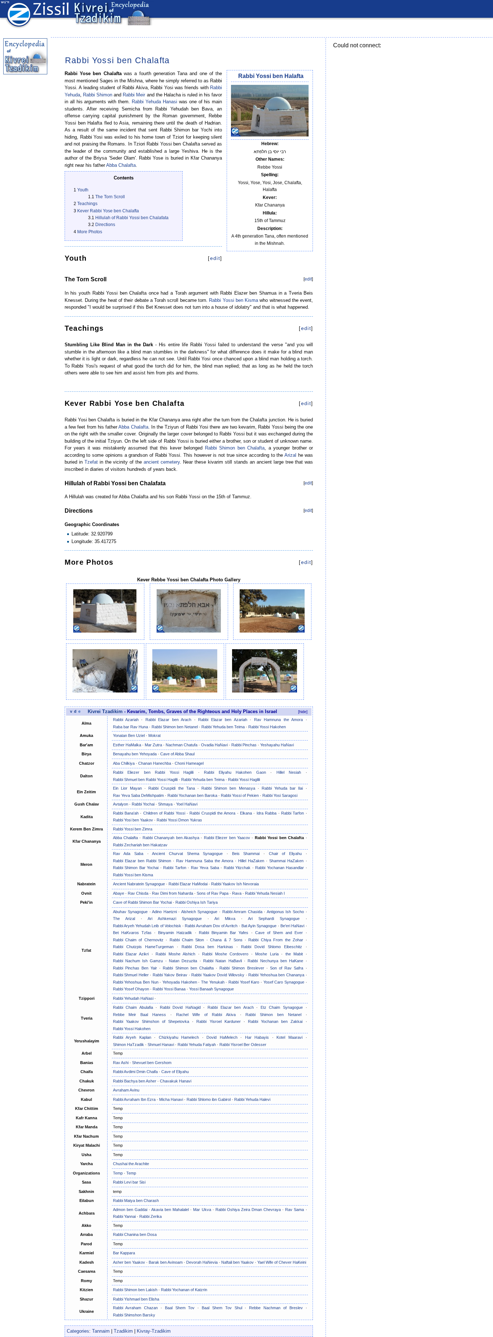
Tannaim (101, 1331)
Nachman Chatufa (181, 745)
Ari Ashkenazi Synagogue (175, 918)
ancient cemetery (162, 462)
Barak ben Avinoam (166, 1262)
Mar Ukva (202, 1209)
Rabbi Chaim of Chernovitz (138, 940)
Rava (236, 893)
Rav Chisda (138, 893)
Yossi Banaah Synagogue (211, 989)
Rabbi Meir (134, 94)
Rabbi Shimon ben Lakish (135, 1290)
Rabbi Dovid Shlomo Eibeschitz (271, 947)
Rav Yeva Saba (205, 867)
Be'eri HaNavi (292, 926)
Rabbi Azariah (126, 719)
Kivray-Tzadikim (154, 1331)
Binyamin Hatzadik (175, 932)
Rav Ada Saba (128, 853)
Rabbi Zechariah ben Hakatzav (140, 845)
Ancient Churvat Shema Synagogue (187, 853)
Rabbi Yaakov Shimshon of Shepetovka (151, 1021)
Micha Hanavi (171, 1099)
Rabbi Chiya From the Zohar (275, 940)
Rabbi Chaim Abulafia (133, 1007)
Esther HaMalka (127, 745)
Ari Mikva (224, 918)
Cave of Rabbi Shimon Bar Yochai (142, 902)
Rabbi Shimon (97, 94)
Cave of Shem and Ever (279, 932)
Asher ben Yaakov (129, 1262)
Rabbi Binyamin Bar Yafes (224, 932)
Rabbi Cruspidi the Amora (212, 813)
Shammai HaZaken (286, 861)
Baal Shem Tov (180, 1308)
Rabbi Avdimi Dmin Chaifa (135, 1071)
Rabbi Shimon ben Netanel (175, 727)
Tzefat (91, 462)
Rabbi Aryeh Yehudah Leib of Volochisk (147, 926)
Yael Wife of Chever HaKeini (281, 1262)
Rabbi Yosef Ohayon (131, 989)
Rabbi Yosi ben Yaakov (133, 820)
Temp (118, 1173)
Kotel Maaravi (289, 1037)
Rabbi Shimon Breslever (241, 968)
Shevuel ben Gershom (151, 1062)
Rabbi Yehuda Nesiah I (265, 893)
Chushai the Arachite (131, 1164)
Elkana (246, 813)
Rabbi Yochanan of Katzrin (184, 1290)
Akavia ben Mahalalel (170, 1209)
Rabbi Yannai (124, 1216)
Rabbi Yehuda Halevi (252, 1099)
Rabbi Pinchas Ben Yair (135, 968)
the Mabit (294, 954)
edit (215, 258)
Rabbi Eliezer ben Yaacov (227, 837)
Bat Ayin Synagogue (259, 926)
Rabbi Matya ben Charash (136, 1200)
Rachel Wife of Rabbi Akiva (206, 1014)
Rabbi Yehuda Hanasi (154, 101)
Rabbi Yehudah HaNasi (133, 998)
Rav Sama (294, 1209)
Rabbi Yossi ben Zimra (132, 829)
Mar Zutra (153, 745)
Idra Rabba (266, 813)
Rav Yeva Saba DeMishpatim (138, 795)
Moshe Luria (266, 954)
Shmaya (165, 804)
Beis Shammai (246, 853)
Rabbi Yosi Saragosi (279, 795)
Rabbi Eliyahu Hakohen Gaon (235, 772)
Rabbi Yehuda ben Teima (223, 727)
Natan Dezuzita (183, 961)
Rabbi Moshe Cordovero (225, 954)
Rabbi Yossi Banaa (169, 989)
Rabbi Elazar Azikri (131, 954)
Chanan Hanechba (154, 763)
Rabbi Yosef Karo (243, 982)
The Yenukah (212, 982)
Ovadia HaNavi (214, 745)
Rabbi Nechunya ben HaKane (275, 961)
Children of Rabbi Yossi (164, 813)
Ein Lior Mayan (127, 788)
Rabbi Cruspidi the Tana (171, 788)
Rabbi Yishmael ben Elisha (136, 1299)
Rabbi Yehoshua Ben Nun (135, 982)
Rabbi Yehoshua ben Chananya (276, 975)
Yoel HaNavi (186, 804)
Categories (78, 1331)
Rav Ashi (120, 1062)
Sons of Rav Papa (212, 893)
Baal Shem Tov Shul (222, 1308)
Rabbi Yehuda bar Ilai (282, 788)
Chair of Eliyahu (285, 853)
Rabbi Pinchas (244, 745)
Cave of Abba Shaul (177, 754)
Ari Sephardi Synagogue (274, 918)
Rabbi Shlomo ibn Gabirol (209, 1099)
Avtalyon (120, 804)
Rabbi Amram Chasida (242, 912)
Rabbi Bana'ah (126, 813)
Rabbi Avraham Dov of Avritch (211, 926)
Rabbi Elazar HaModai (188, 884)
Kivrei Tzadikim (105, 711)
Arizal (290, 455)
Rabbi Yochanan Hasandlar (279, 867)
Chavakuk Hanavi (175, 1081)
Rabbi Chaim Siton (187, 940)
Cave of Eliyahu (175, 1071)
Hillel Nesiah (288, 772)
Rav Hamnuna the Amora (278, 719)
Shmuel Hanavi (161, 1044)
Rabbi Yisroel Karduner (218, 1021)
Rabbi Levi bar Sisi (129, 1182)
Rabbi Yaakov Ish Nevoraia (235, 884)
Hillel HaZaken (251, 861)
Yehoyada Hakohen (179, 982)
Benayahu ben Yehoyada (135, 754)
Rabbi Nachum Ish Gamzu (138, 961)
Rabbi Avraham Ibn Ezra (134, 1099)
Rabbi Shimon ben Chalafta (235, 448)
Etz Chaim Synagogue (282, 1007)
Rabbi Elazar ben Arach (168, 719)
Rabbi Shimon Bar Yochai (136, 867)
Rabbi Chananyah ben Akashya (171, 837)
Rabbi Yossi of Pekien (240, 795)
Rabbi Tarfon (292, 813)
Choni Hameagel (189, 763)
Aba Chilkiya (124, 763)
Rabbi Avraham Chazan (135, 1308)
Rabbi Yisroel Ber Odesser (242, 1044)
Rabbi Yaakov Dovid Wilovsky (217, 975)
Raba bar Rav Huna (130, 727)
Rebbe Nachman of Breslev (275, 1308)
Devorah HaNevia (202, 1262)
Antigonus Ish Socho (285, 912)
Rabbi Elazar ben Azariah (222, 719)
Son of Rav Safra (287, 968)
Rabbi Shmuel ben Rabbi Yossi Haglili (145, 779)
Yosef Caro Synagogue (283, 982)
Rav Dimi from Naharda (172, 893)
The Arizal (124, 918)
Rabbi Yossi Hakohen (267, 727)
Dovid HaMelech (221, 1037)
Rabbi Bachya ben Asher (134, 1081)
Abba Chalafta (121, 165)
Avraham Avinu (126, 1090)
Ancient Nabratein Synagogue (139, 884)
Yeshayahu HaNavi (277, 745)
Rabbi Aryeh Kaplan (132, 1037)
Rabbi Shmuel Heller (131, 975)
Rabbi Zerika (150, 1216)
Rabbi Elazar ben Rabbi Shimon (142, 861)
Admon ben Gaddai (130, 1209)
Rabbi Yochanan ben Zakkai (275, 1021)
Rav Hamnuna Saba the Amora (204, 861)
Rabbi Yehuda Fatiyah (197, 1044)
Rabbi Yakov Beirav (170, 975)
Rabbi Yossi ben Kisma (233, 300)
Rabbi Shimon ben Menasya (228, 788)
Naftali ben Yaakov (237, 1262)
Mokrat (154, 735)
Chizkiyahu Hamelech (179, 1037)
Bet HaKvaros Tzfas (132, 932)
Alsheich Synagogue (199, 912)
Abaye (118, 893)
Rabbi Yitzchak (237, 867)
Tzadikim (123, 1331)
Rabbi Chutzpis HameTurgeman (143, 947)
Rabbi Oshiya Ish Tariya (196, 902)
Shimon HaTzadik (128, 1044)
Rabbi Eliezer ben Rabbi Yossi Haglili (153, 772)
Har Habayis (257, 1037)
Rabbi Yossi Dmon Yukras (179, 820)
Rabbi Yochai (143, 804)
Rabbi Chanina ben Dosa (135, 1234)
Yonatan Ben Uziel (129, 735)
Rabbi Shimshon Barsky (134, 1315)
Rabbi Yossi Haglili (244, 779)
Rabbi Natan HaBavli (222, 961)
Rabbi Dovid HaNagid (180, 1007)
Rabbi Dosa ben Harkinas (207, 947)
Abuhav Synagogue (130, 912)
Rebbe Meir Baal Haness (139, 1014)
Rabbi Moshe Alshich (175, 954)
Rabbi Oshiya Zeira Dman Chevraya (248, 1209)
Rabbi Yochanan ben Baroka (192, 795)
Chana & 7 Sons (226, 940)
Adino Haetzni (164, 912)
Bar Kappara (124, 1253)
